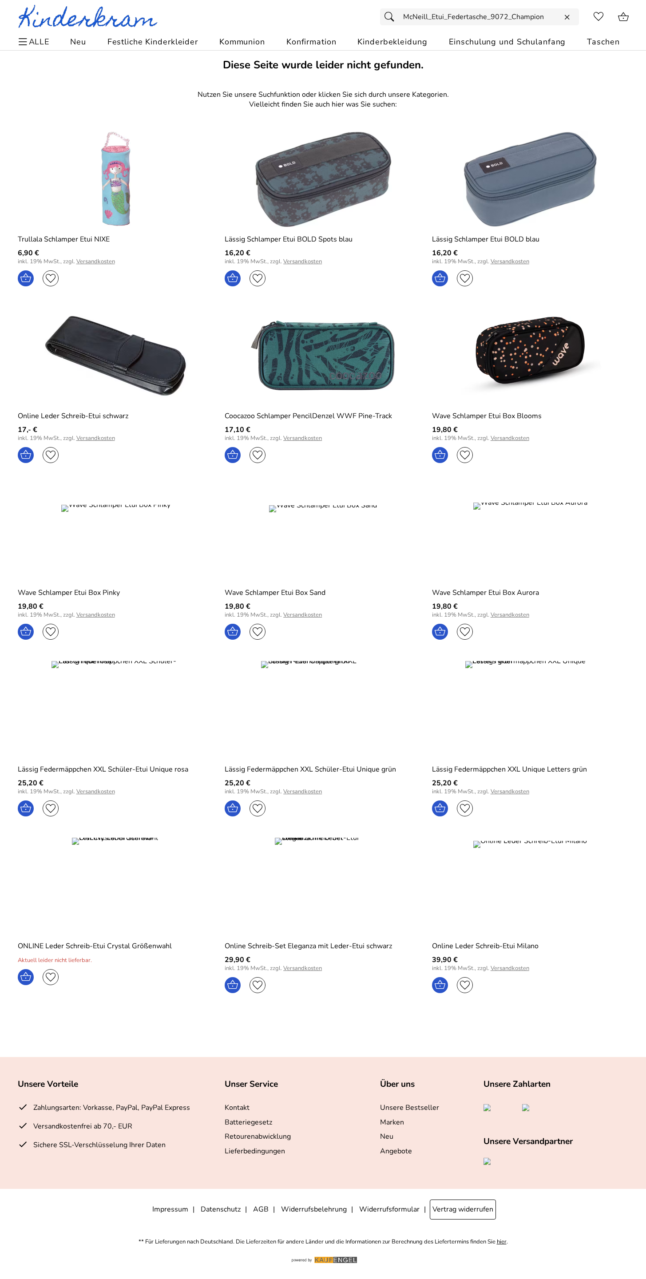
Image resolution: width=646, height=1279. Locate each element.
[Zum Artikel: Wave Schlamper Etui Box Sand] (323, 532)
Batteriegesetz (248, 1122)
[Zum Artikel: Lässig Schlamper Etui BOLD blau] (530, 179)
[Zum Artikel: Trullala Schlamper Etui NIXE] (116, 179)
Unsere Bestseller (409, 1108)
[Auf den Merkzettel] (51, 278)
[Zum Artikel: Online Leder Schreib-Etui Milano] (530, 886)
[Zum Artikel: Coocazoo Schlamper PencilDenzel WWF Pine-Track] (323, 356)
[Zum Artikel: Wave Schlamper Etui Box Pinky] (116, 532)
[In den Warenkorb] (26, 278)
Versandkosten (95, 261)
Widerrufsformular (389, 1209)
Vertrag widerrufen (462, 1209)
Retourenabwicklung (258, 1136)
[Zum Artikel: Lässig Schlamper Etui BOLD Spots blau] (323, 179)
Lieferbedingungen (255, 1151)
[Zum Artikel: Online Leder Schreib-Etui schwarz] (116, 356)
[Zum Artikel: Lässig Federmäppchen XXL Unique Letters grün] (530, 709)
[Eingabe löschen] (567, 17)
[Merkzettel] (598, 17)
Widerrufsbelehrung (314, 1209)
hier (502, 1242)
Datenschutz (221, 1209)
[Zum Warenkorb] (623, 17)
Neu (386, 1136)
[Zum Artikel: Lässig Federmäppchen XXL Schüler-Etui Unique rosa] (116, 709)
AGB (261, 1209)
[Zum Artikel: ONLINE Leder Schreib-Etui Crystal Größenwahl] (116, 886)
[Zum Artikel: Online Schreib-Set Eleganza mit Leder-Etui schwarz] (323, 886)
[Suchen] (391, 16)
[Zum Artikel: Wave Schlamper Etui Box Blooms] (530, 356)
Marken (392, 1122)
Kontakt (237, 1108)
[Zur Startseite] (92, 17)
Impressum (170, 1209)
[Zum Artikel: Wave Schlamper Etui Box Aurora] (530, 532)
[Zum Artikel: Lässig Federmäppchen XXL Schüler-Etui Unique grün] (323, 709)
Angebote (396, 1151)
